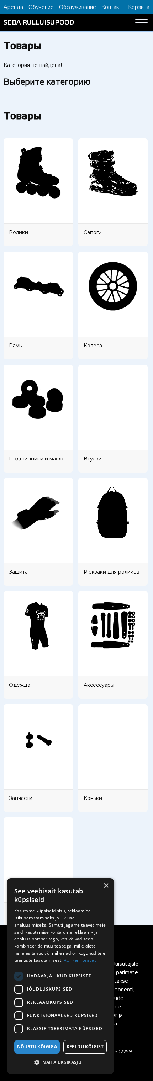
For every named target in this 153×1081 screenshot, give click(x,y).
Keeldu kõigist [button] (85, 1047)
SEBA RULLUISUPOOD (39, 23)
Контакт (111, 7)
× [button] (106, 885)
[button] (60, 1062)
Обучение (41, 7)
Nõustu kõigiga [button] (37, 1047)
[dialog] (60, 976)
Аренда (13, 7)
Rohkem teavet (80, 961)
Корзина (138, 7)
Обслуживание (77, 7)
